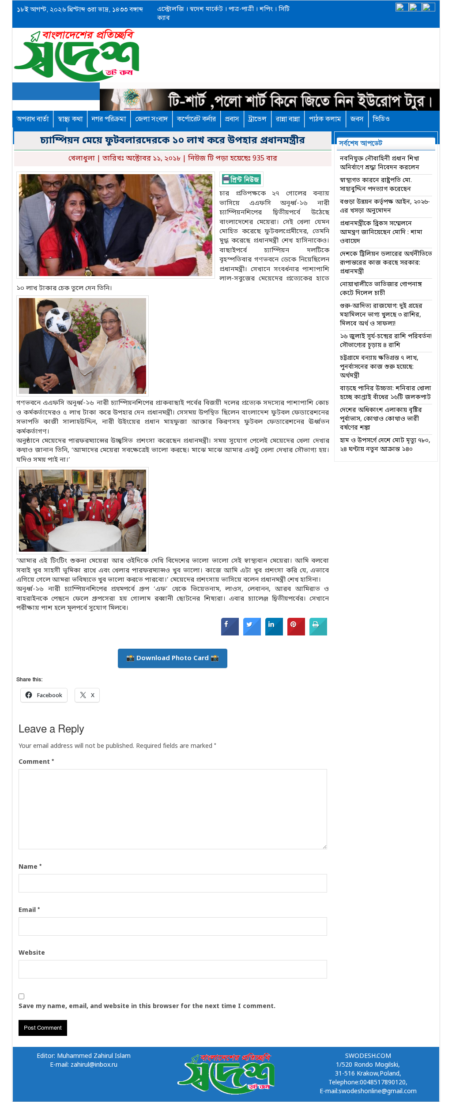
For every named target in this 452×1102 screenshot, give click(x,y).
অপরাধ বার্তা (33, 119)
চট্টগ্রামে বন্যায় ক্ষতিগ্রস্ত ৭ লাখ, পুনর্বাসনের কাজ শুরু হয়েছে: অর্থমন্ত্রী (379, 367)
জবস (357, 119)
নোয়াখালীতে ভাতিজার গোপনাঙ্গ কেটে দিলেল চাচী (381, 289)
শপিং (266, 9)
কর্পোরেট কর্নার (196, 119)
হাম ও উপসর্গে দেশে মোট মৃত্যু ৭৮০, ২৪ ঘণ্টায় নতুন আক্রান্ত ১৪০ (385, 445)
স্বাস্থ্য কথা (70, 119)
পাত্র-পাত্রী (240, 9)
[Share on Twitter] (252, 633)
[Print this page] (318, 633)
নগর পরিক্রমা (109, 119)
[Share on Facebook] (230, 633)
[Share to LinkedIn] (274, 633)
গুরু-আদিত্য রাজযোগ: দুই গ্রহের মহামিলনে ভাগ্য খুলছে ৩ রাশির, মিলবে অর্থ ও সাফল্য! (381, 315)
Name (30, 867)
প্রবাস (232, 119)
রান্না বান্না (288, 119)
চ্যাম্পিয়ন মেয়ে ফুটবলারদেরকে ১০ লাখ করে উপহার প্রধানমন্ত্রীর (172, 140)
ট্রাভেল (258, 119)
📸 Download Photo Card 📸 (172, 658)
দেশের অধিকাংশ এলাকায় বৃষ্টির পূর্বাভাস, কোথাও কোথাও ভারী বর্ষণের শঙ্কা (381, 419)
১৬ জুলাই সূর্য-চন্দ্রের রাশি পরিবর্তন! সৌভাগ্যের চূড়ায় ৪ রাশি (386, 341)
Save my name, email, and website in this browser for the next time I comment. (147, 1006)
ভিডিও (381, 119)
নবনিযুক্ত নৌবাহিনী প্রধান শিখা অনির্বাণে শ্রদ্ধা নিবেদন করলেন (379, 163)
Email (29, 910)
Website (32, 953)
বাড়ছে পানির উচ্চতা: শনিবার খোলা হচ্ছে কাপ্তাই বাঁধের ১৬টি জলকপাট (385, 393)
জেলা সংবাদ (151, 119)
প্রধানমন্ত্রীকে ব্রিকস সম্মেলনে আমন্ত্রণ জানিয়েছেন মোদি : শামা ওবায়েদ (381, 233)
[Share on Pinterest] (296, 633)
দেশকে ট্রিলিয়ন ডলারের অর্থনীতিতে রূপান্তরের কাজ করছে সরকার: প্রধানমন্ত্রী (386, 263)
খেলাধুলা (81, 159)
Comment (36, 762)
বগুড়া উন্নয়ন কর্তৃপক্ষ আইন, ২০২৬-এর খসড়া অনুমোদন (385, 206)
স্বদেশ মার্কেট (205, 9)
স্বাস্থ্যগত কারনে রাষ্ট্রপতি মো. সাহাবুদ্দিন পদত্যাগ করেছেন (376, 185)
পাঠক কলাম (325, 119)
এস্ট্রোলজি (170, 9)
